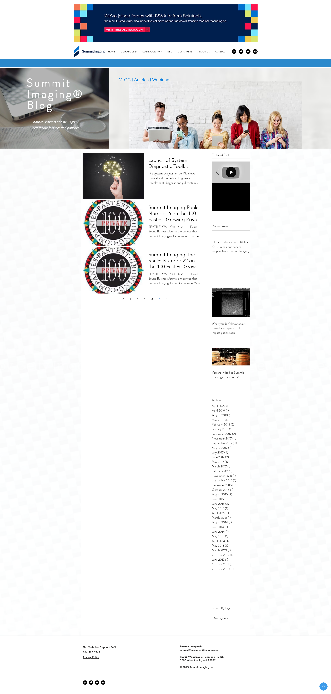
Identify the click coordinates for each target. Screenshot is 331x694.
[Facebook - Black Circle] (241, 51)
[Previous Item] (217, 172)
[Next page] (166, 299)
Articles (142, 79)
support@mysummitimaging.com (199, 650)
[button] (204, 51)
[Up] (323, 686)
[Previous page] (123, 299)
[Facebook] (91, 682)
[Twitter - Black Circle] (248, 51)
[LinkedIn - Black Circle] (234, 51)
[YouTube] (103, 682)
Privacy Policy (91, 657)
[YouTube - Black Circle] (255, 51)
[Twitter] (97, 682)
